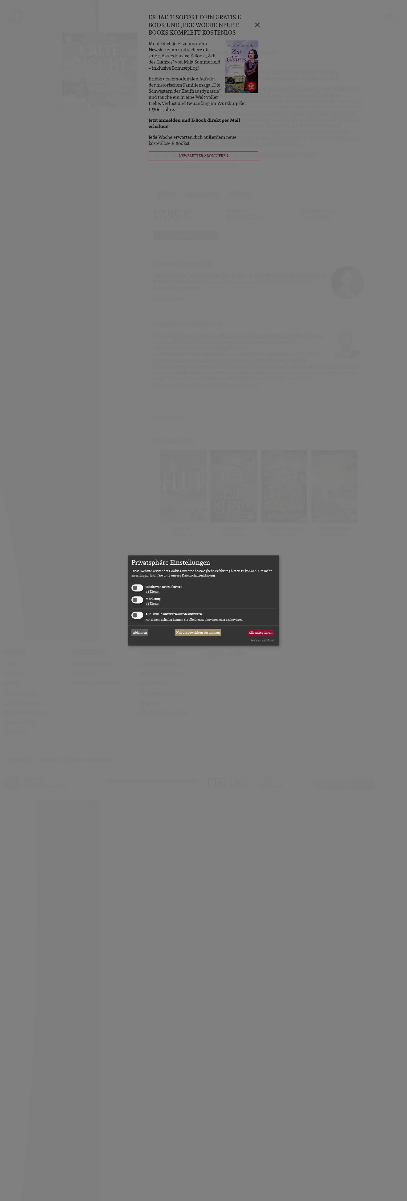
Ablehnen (140, 632)
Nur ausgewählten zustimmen (198, 632)
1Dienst (152, 591)
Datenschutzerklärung (198, 575)
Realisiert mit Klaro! (262, 640)
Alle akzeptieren (261, 632)
